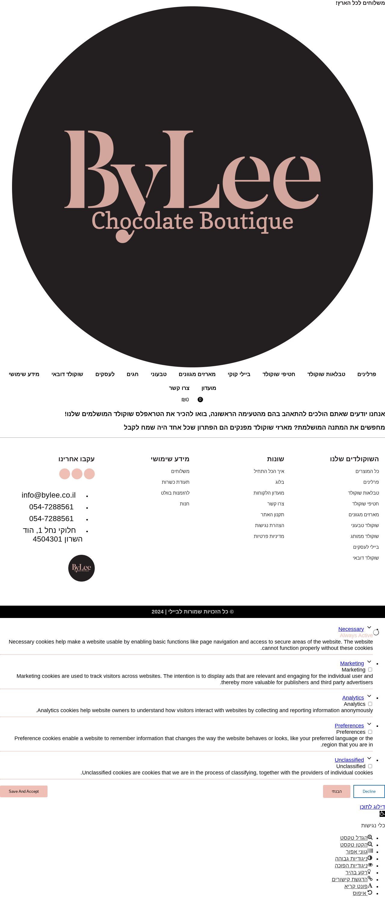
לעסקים (105, 374)
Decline (369, 791)
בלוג (280, 482)
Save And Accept (24, 791)
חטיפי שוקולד (279, 374)
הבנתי (337, 791)
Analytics (353, 698)
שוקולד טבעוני (365, 525)
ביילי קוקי (239, 374)
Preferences (349, 726)
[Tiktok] (64, 473)
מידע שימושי (24, 374)
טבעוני (159, 374)
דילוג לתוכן (372, 807)
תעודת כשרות (175, 482)
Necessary (351, 629)
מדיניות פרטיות (269, 536)
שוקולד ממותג (365, 536)
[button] (382, 814)
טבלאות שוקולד (326, 374)
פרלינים (366, 374)
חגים (133, 374)
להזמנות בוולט (175, 493)
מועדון (209, 388)
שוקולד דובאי (67, 374)
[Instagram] (89, 473)
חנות (184, 503)
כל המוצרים (367, 471)
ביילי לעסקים (366, 547)
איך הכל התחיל (269, 471)
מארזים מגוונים (197, 374)
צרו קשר (179, 388)
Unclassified (349, 760)
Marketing (352, 663)
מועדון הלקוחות (269, 493)
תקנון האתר (272, 514)
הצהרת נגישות (269, 525)
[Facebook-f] (77, 473)
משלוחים (180, 471)
